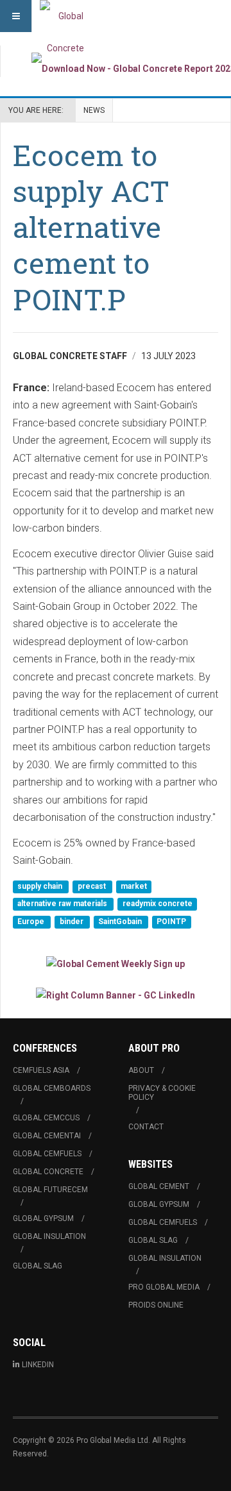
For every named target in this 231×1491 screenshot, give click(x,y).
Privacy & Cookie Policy (162, 1093)
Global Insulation (49, 1236)
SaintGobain (121, 921)
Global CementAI (47, 1135)
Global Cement (158, 1186)
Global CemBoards (51, 1088)
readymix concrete (158, 904)
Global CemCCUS (46, 1117)
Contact (146, 1126)
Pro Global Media (164, 1287)
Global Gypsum (43, 1218)
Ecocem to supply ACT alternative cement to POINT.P (91, 227)
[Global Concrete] (65, 16)
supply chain (40, 886)
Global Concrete (48, 1171)
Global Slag (37, 1265)
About (141, 1070)
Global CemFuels (47, 1153)
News (94, 110)
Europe (31, 921)
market (134, 886)
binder (72, 921)
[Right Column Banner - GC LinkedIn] (115, 995)
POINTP (171, 921)
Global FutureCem (50, 1189)
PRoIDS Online (156, 1305)
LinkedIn (38, 1364)
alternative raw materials (63, 904)
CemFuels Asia (41, 1070)
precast (93, 886)
